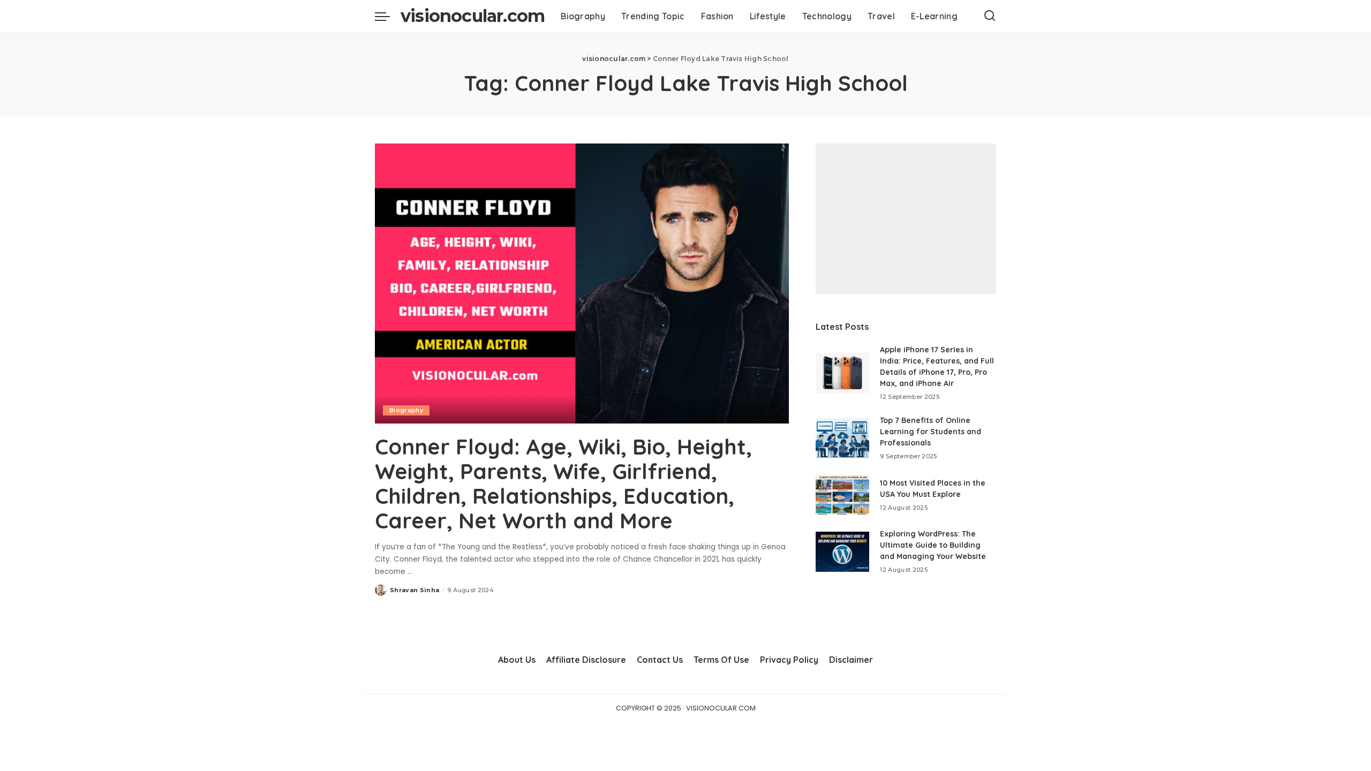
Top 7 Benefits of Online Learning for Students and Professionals (930, 431)
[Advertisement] (906, 218)
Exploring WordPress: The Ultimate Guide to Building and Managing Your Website (933, 545)
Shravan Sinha (414, 590)
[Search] (989, 16)
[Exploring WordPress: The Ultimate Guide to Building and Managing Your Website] (842, 552)
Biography (406, 410)
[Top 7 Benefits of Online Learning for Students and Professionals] (842, 438)
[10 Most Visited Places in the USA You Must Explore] (842, 495)
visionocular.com (473, 15)
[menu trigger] (388, 16)
